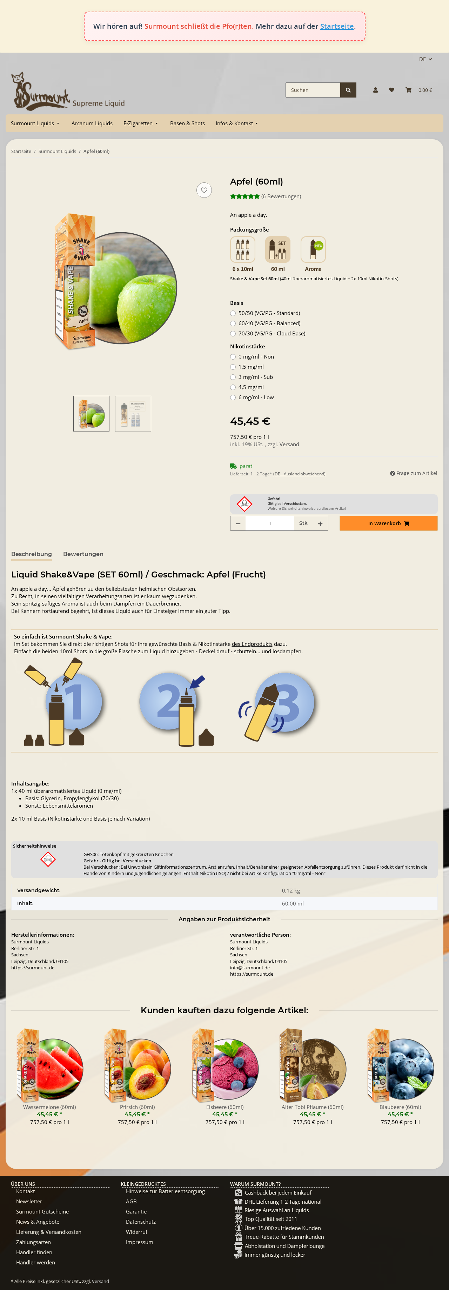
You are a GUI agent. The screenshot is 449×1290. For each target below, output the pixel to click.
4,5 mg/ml (251, 386)
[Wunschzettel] (391, 90)
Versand (289, 444)
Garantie (136, 1211)
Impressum (139, 1241)
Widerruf (136, 1231)
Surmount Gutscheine (42, 1211)
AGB (131, 1201)
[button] (375, 90)
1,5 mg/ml (251, 366)
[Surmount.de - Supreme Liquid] (68, 90)
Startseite (337, 26)
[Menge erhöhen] (320, 523)
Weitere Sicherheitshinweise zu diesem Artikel (307, 508)
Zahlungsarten (33, 1241)
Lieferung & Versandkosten (48, 1231)
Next (426, 1080)
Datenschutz (141, 1221)
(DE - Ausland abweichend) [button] (299, 474)
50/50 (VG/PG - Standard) (269, 312)
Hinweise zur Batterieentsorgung (165, 1191)
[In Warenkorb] (16, 173)
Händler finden (34, 1252)
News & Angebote (37, 1221)
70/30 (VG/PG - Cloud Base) (272, 333)
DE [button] (422, 58)
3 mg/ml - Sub (256, 376)
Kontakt (25, 1191)
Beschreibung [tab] (31, 554)
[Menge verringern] (238, 523)
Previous (23, 1080)
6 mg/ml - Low (256, 397)
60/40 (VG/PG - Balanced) (269, 323)
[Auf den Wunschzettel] (204, 190)
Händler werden (35, 1262)
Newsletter (29, 1201)
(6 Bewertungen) (281, 196)
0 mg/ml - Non (256, 356)
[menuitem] (36, 123)
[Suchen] (348, 90)
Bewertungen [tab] (83, 554)
